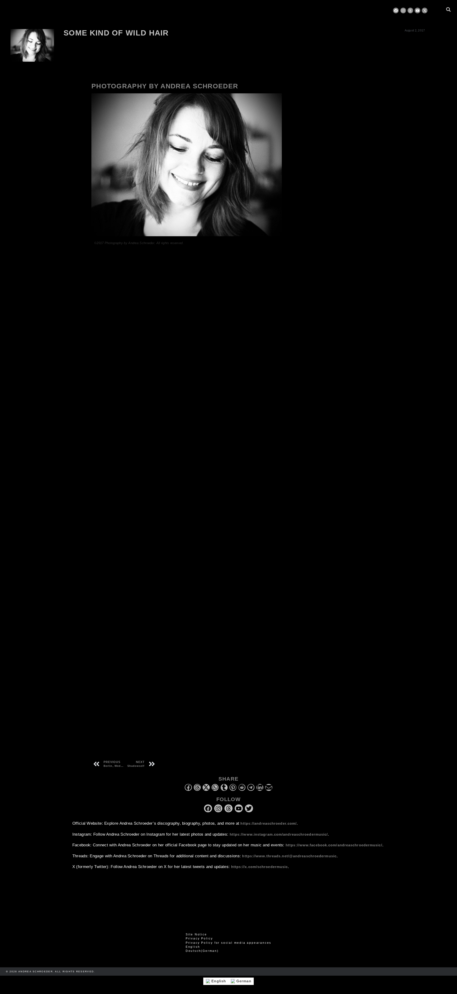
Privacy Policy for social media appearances (228, 942)
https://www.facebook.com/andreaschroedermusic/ (334, 845)
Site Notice (196, 934)
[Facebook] (396, 10)
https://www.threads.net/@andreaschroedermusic (289, 856)
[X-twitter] (424, 10)
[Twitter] (249, 808)
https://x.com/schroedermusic (259, 867)
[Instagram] (403, 10)
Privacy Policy (199, 938)
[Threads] (410, 10)
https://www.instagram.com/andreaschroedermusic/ (279, 834)
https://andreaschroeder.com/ (268, 823)
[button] (448, 9)
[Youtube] (417, 10)
